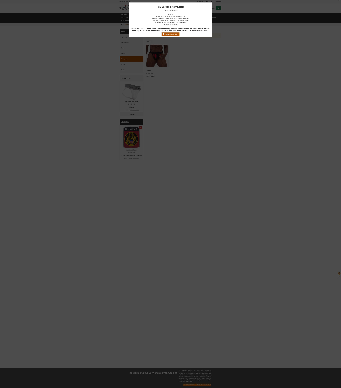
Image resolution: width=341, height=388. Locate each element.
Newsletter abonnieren (171, 34)
